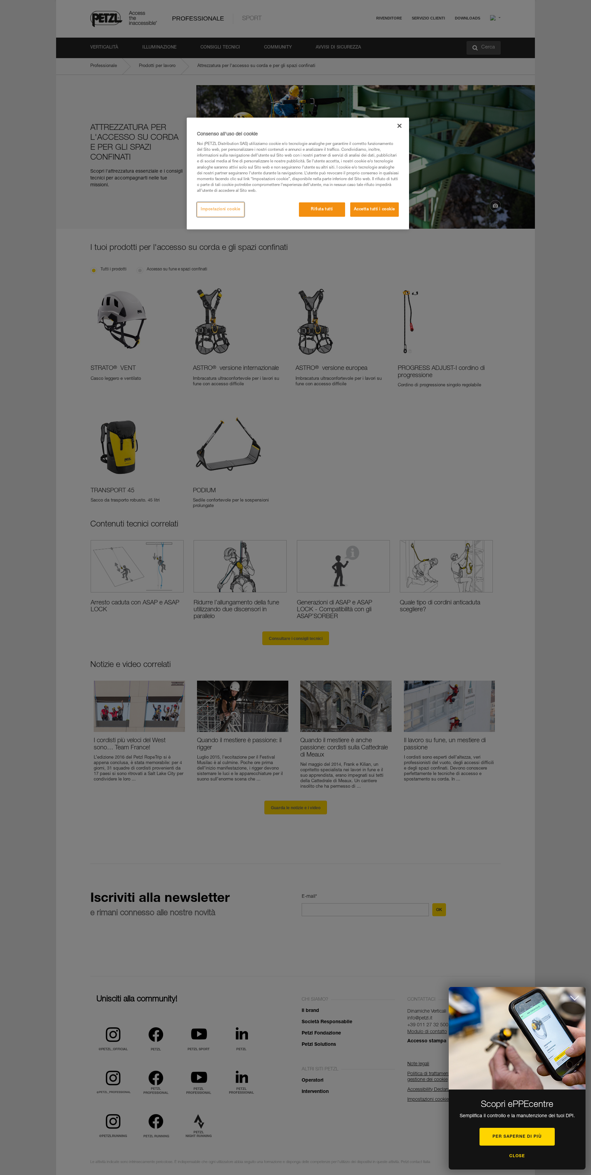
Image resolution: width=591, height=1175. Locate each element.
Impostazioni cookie (220, 209)
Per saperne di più (517, 1137)
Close (517, 1156)
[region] (298, 173)
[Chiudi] (399, 125)
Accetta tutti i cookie (374, 209)
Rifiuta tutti (322, 209)
